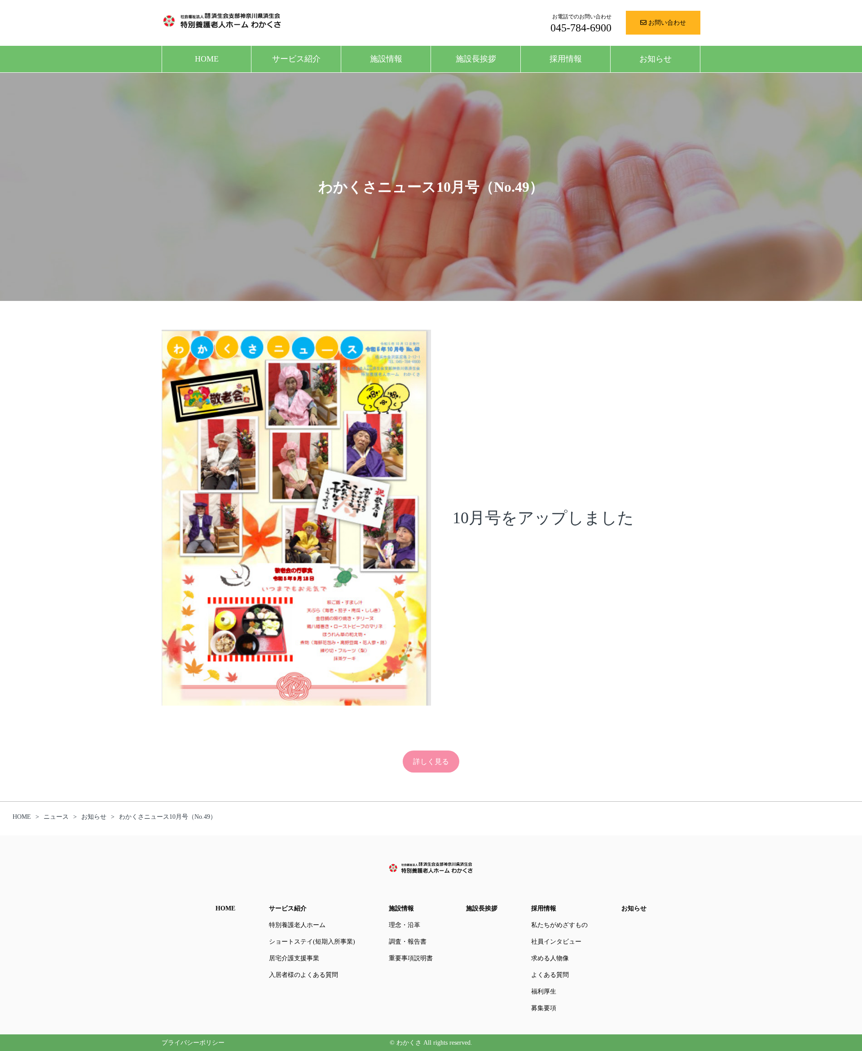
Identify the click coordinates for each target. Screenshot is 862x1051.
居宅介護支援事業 (294, 958)
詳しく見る (431, 761)
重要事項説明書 (411, 958)
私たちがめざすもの (559, 925)
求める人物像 (550, 958)
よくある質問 (550, 975)
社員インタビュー (556, 941)
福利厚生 (543, 991)
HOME (207, 58)
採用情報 (566, 58)
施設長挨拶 (476, 58)
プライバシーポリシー (193, 1042)
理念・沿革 (404, 925)
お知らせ (655, 58)
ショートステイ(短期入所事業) (312, 941)
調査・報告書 (408, 941)
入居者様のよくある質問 (303, 975)
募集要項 (543, 1008)
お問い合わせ (666, 22)
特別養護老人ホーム (297, 925)
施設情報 (386, 58)
